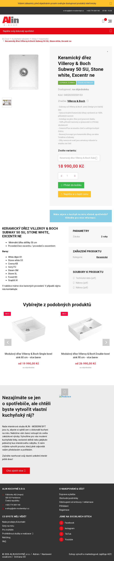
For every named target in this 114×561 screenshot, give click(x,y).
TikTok (68, 534)
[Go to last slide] (7, 342)
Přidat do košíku (72, 185)
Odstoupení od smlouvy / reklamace (76, 502)
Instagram (70, 528)
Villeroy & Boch (76, 101)
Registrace (64, 510)
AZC (109, 554)
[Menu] (110, 21)
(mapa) (20, 494)
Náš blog (6, 537)
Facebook (69, 523)
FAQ (4, 541)
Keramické (43, 39)
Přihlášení (63, 506)
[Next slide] (106, 342)
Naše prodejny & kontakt (13, 522)
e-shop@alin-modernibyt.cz (73, 11)
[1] (110, 31)
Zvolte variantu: (67, 150)
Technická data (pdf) (86, 278)
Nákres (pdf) (82, 282)
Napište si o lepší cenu (76, 194)
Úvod (6, 39)
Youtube (69, 539)
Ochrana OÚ (20, 557)
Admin (36, 554)
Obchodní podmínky (68, 498)
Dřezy (34, 39)
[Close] (111, 3)
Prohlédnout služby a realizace (16, 533)
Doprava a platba (67, 494)
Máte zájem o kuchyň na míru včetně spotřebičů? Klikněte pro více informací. (80, 216)
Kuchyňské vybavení (20, 39)
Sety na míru (8, 526)
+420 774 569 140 (93, 11)
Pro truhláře (8, 530)
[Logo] (10, 21)
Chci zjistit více (14, 470)
